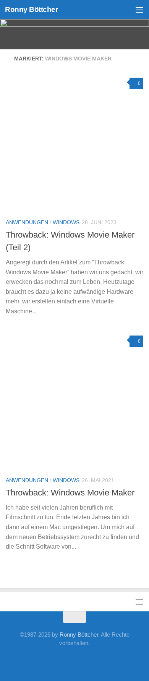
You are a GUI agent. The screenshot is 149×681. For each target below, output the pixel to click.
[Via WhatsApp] (99, 660)
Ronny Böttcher (31, 9)
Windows (66, 222)
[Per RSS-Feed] (123, 660)
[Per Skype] (62, 660)
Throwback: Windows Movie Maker (70, 492)
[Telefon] (74, 660)
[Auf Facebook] (25, 660)
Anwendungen (27, 222)
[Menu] (139, 9)
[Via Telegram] (86, 660)
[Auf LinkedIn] (50, 660)
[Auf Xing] (37, 660)
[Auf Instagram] (111, 660)
